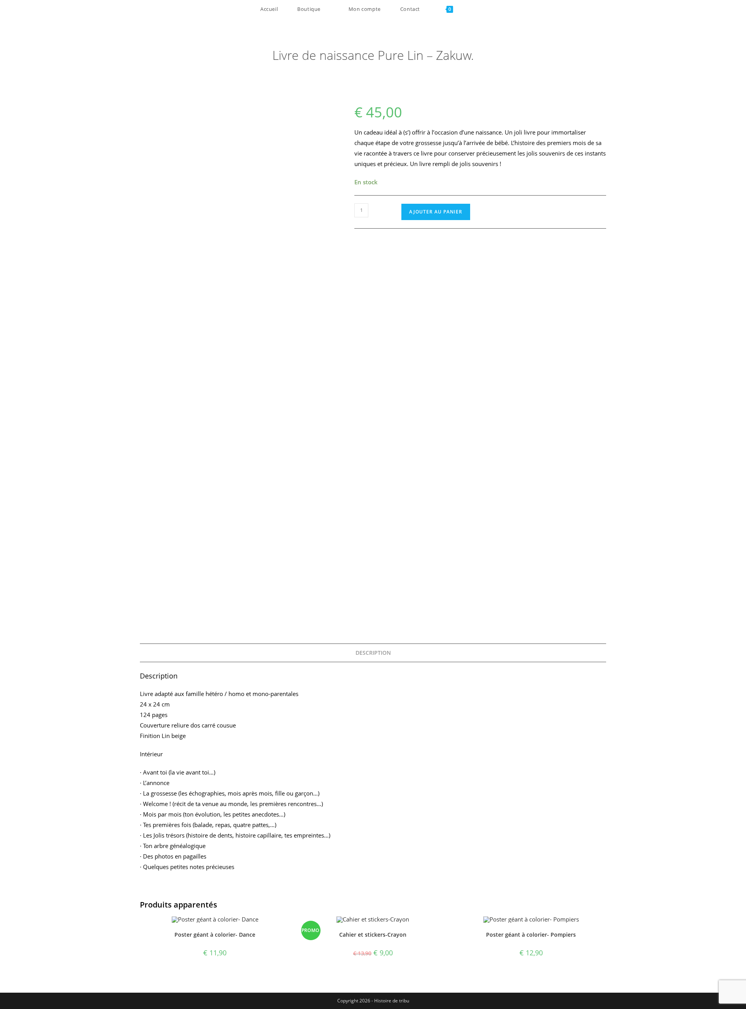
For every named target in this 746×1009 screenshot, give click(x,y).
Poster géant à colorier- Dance (214, 934)
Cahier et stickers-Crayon (372, 934)
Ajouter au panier (435, 211)
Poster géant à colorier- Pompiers (531, 934)
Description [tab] (373, 652)
